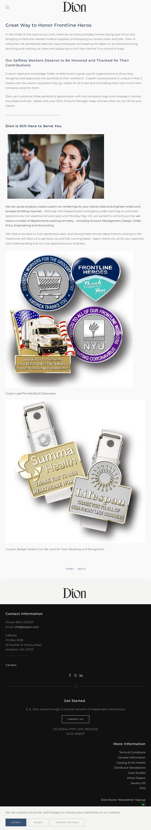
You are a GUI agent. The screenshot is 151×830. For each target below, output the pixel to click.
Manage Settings (67, 822)
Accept (16, 822)
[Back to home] (75, 7)
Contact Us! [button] (76, 719)
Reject (38, 822)
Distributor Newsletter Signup (123, 799)
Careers (11, 665)
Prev (71, 569)
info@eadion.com (27, 627)
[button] (7, 7)
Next (81, 569)
